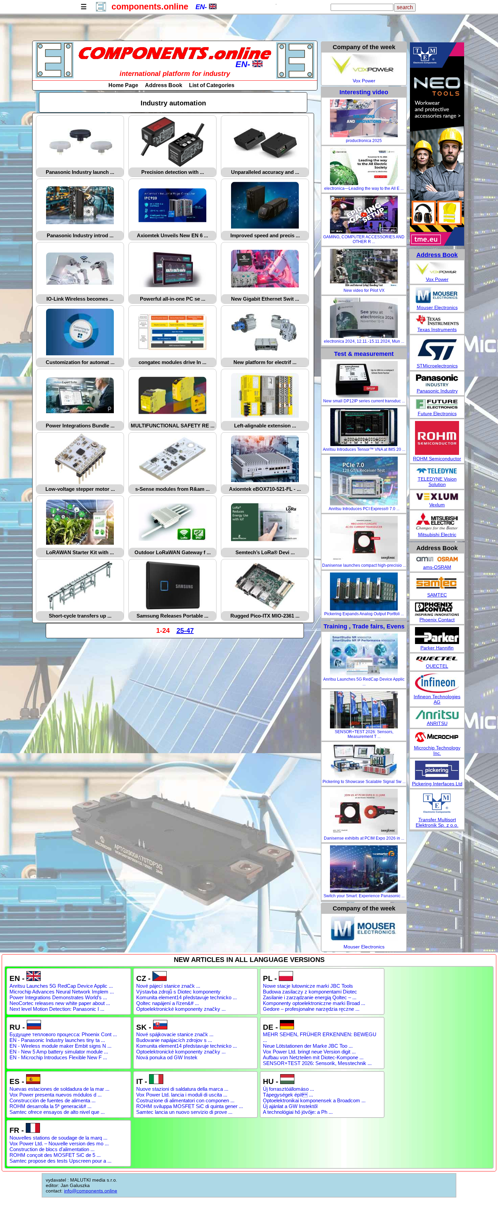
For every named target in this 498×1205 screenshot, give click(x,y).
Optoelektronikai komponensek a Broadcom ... (314, 1100)
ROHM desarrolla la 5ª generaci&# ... (50, 1106)
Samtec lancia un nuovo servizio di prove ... (184, 1112)
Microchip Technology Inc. (437, 750)
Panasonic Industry (437, 391)
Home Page (123, 85)
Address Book (163, 85)
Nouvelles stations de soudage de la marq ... (58, 1138)
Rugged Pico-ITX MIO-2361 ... (264, 616)
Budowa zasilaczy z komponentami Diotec (310, 992)
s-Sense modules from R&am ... (172, 489)
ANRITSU (437, 723)
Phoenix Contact (437, 619)
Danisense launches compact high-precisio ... (364, 565)
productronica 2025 (364, 140)
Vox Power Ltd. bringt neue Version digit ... (309, 1052)
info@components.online (90, 1190)
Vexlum (437, 504)
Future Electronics (437, 413)
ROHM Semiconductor (437, 458)
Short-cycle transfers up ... (80, 616)
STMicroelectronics (437, 365)
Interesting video (363, 92)
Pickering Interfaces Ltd (437, 783)
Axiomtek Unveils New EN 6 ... (172, 235)
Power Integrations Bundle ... (80, 425)
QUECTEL (437, 666)
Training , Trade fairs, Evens (364, 626)
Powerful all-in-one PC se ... (172, 299)
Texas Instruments (437, 329)
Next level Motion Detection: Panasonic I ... (56, 1009)
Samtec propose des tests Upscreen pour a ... (60, 1161)
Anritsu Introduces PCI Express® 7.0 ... (364, 508)
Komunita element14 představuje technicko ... (186, 997)
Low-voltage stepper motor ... (80, 489)
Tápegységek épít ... (288, 1095)
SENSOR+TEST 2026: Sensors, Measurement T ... (364, 734)
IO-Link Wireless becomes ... (79, 299)
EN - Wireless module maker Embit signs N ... (60, 1046)
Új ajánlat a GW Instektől (290, 1106)
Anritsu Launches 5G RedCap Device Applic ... (363, 681)
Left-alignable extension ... (265, 425)
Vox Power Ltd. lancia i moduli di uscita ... (181, 1095)
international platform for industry (175, 73)
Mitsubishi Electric (437, 534)
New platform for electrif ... (264, 362)
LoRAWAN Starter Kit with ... (80, 552)
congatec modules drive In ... (172, 362)
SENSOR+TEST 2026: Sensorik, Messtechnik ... (317, 1063)
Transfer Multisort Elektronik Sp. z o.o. (437, 822)
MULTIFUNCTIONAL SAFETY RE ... (172, 425)
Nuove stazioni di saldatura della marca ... (182, 1089)
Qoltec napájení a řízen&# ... (167, 1003)
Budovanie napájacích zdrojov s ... (174, 1040)
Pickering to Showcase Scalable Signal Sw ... (364, 781)
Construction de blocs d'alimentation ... (52, 1149)
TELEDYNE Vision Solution (437, 481)
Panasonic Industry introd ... (80, 235)
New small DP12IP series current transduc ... (364, 401)
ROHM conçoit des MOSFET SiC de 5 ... (55, 1155)
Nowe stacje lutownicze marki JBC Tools (308, 986)
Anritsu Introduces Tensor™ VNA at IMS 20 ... (364, 449)
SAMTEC (437, 595)
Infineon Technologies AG (437, 699)
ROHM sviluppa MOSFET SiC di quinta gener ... (189, 1106)
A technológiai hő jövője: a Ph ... (298, 1112)
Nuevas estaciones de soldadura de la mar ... (59, 1089)
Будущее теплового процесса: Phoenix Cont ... (63, 1034)
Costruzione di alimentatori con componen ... (185, 1100)
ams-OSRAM (437, 567)
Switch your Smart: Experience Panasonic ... (364, 895)
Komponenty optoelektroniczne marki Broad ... (314, 1003)
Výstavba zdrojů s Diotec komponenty (178, 992)
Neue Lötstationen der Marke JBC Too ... (308, 1046)
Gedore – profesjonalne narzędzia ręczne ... (311, 1009)
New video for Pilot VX (364, 290)
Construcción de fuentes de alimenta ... (52, 1100)
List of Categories (211, 85)
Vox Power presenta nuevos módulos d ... (55, 1095)
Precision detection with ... (172, 172)
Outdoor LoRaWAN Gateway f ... (172, 552)
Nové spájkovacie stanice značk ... (174, 1034)
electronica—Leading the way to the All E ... (363, 188)
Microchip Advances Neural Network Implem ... (61, 992)
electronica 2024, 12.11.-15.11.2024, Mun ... (364, 341)
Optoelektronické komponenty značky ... (181, 1009)
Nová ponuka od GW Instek (167, 1057)
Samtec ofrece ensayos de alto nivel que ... (57, 1112)
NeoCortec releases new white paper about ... (59, 1003)
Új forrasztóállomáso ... (288, 1089)
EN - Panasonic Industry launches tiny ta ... (57, 1040)
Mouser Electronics (364, 946)
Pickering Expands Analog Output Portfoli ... (364, 613)
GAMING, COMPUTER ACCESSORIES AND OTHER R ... (363, 239)
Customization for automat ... (80, 362)
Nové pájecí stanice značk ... (168, 986)
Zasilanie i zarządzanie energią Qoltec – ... (309, 997)
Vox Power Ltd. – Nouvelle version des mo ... (59, 1143)
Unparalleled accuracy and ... (265, 172)
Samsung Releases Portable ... (172, 616)
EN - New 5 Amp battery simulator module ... (58, 1052)
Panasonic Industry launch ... (80, 172)
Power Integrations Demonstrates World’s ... (58, 997)
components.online (149, 6)
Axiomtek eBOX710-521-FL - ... (265, 489)
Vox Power (364, 80)
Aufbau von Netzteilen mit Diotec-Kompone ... (313, 1057)
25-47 (185, 630)
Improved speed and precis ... (265, 235)
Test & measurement (364, 353)
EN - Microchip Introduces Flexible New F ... (58, 1057)
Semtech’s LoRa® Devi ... (265, 552)
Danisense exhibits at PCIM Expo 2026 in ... (364, 838)
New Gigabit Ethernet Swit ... (265, 299)
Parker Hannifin (437, 647)
